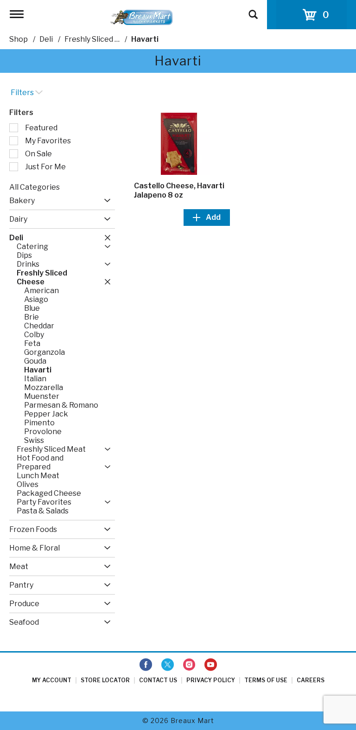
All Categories (34, 187)
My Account (51, 680)
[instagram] (189, 665)
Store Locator (105, 680)
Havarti (145, 39)
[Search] (253, 10)
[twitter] (167, 665)
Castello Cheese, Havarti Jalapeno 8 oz (179, 190)
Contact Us (158, 680)
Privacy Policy (210, 680)
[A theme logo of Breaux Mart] (141, 17)
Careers (310, 680)
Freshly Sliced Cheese (103, 39)
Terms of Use (265, 680)
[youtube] (210, 665)
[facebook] (146, 665)
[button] (105, 201)
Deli (46, 39)
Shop (18, 39)
